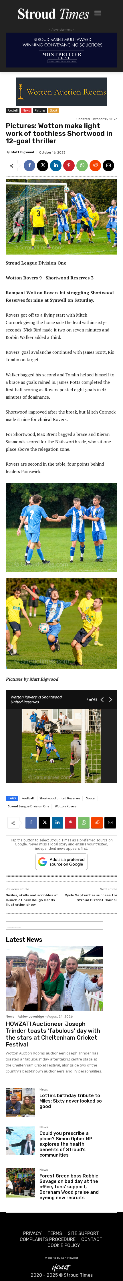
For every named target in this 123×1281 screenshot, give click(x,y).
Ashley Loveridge (31, 1016)
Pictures (40, 110)
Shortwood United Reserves (59, 798)
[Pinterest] (69, 165)
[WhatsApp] (82, 165)
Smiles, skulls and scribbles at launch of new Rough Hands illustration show (32, 900)
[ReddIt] (95, 165)
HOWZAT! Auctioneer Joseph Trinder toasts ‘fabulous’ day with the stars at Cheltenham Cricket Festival (53, 1034)
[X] (42, 165)
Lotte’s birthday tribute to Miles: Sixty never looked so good (70, 1101)
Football (12, 110)
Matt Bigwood (22, 152)
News (26, 110)
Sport (53, 110)
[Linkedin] (55, 165)
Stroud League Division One (28, 806)
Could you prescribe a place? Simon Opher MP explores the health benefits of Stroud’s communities (65, 1144)
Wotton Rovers (66, 806)
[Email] (108, 165)
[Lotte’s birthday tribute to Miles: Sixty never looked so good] (20, 1102)
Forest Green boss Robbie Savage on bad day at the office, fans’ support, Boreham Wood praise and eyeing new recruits (69, 1187)
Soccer (91, 798)
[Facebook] (29, 165)
